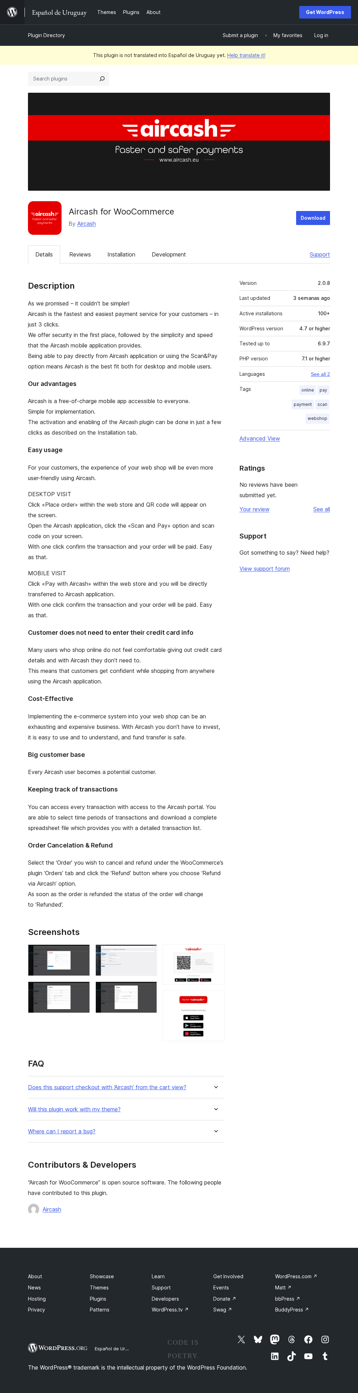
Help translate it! (246, 55)
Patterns (99, 1310)
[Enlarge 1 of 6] (80, 953)
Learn (158, 1276)
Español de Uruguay (116, 1348)
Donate (224, 1299)
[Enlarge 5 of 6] (215, 953)
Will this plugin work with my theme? (74, 1109)
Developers (165, 1299)
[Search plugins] (102, 79)
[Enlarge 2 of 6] (80, 990)
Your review (254, 509)
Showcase (102, 1276)
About (35, 1276)
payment (303, 404)
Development (169, 254)
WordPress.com (296, 1276)
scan (322, 404)
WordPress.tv (170, 1310)
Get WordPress (325, 12)
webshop (317, 418)
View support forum (264, 568)
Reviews (80, 254)
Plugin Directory (46, 35)
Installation (121, 254)
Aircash (86, 223)
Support (320, 254)
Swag (222, 1310)
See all (321, 509)
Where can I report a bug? (61, 1131)
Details (44, 254)
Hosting (37, 1299)
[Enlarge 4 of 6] (147, 990)
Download (313, 218)
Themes (99, 1287)
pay (323, 390)
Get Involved (228, 1276)
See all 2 (320, 374)
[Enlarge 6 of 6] (215, 999)
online (307, 390)
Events (221, 1287)
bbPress (287, 1299)
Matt (283, 1287)
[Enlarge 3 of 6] (147, 953)
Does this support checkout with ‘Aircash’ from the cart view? (107, 1087)
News (34, 1287)
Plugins (98, 1299)
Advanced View (259, 438)
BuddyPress (292, 1310)
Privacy (36, 1310)
